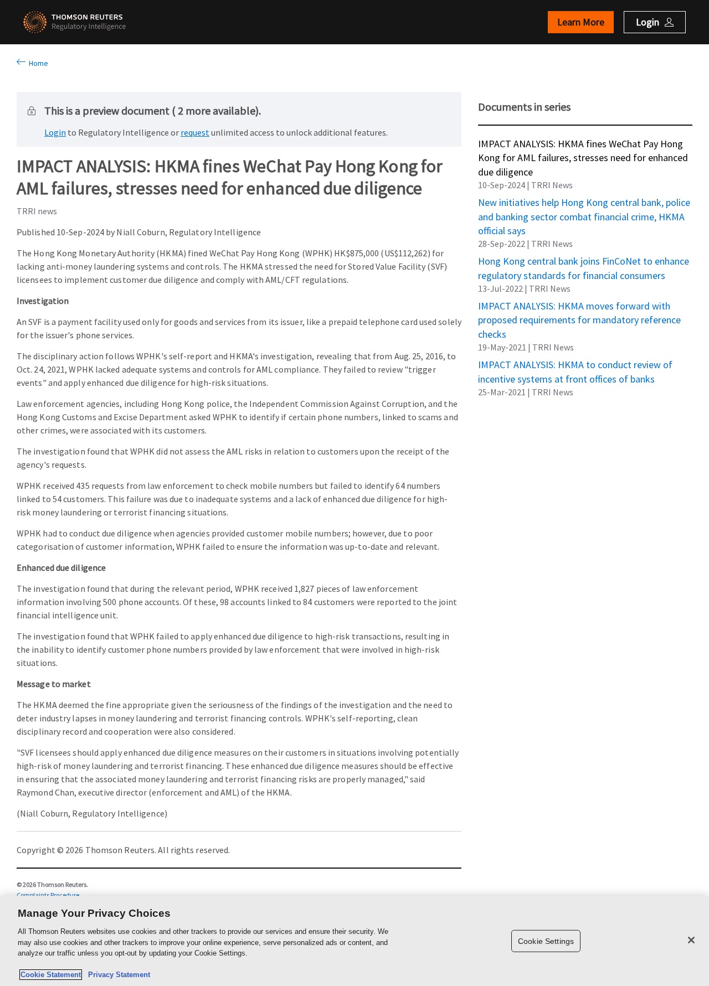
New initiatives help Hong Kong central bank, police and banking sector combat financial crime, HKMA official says (584, 202)
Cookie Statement (50, 974)
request (195, 132)
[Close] (691, 940)
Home (36, 63)
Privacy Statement (117, 974)
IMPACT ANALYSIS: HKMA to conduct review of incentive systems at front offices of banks (575, 364)
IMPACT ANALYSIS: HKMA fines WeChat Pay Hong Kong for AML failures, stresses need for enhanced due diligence (583, 143)
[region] (354, 941)
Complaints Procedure (48, 895)
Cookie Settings (546, 940)
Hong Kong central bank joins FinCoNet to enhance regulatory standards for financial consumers (583, 261)
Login (55, 132)
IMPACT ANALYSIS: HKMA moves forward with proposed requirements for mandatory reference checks (579, 306)
